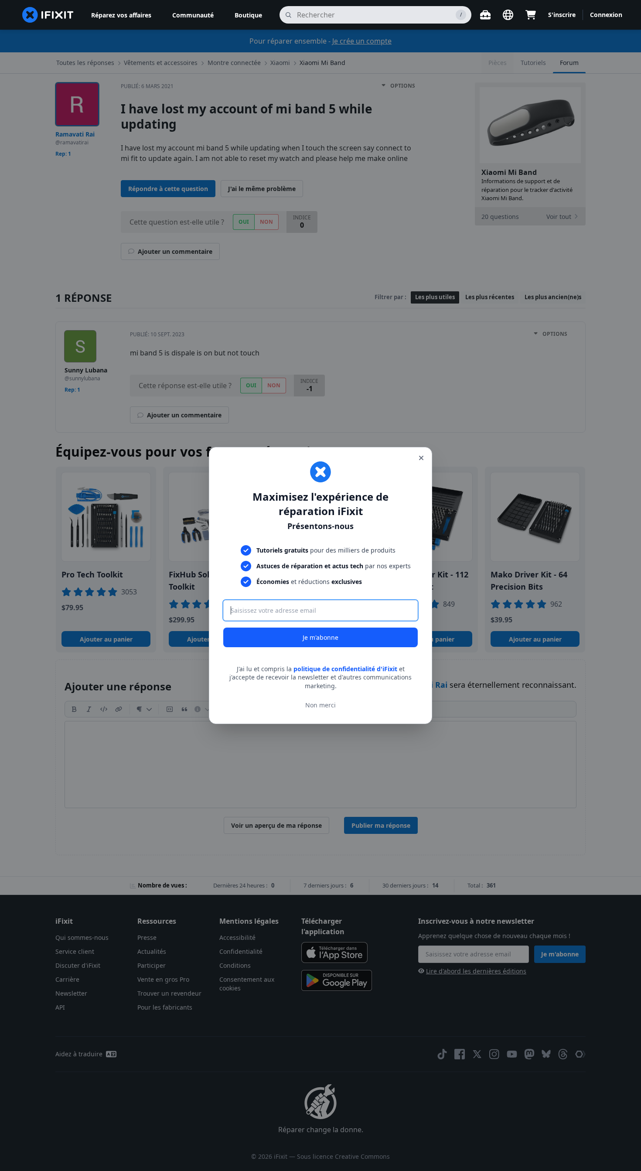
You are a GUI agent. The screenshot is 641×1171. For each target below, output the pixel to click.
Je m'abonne (320, 637)
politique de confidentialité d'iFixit (345, 669)
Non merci (320, 705)
